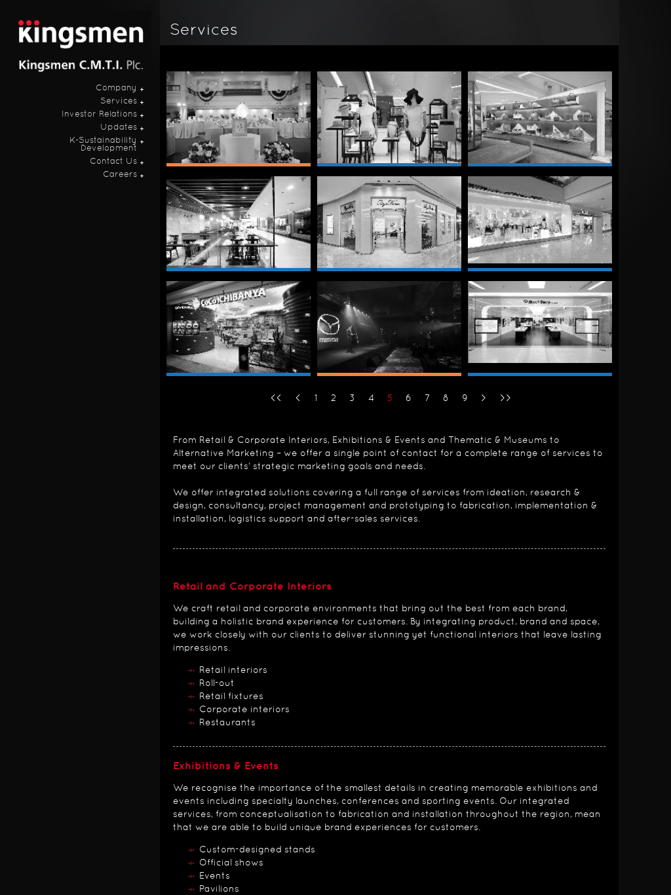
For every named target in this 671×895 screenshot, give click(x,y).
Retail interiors (233, 670)
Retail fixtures (231, 697)
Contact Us (113, 162)
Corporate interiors (244, 710)
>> (506, 398)
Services (118, 101)
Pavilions (219, 889)
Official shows (231, 863)
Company (116, 88)
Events (214, 876)
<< (276, 398)
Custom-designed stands (257, 850)
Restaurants (227, 723)
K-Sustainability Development (103, 145)
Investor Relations (99, 115)
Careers (120, 175)
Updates (118, 128)
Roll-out (217, 683)
